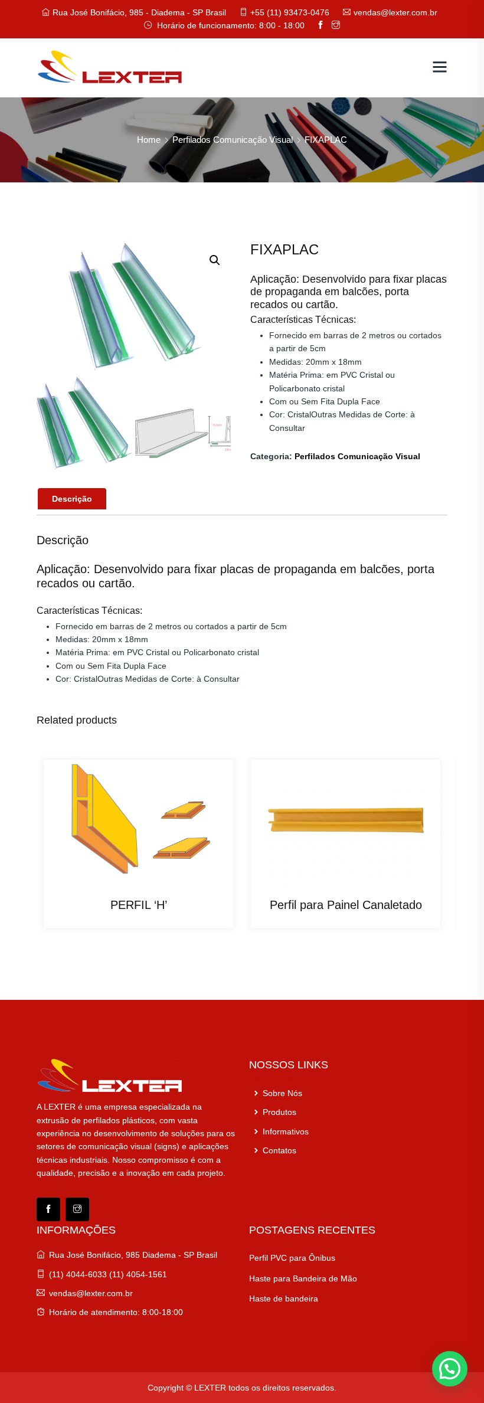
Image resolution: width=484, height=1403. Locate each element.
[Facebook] (48, 1209)
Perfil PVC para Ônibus (292, 1258)
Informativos (284, 1131)
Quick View (151, 875)
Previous (61, 850)
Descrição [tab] (72, 498)
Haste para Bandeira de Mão (303, 1278)
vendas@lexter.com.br (395, 12)
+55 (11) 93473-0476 (289, 12)
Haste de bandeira (283, 1298)
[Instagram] (77, 1209)
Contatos (278, 1150)
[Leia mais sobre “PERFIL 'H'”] (126, 875)
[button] (214, 260)
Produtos (278, 1112)
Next (422, 850)
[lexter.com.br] (110, 66)
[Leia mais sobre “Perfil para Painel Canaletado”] (333, 875)
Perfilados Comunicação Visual (232, 140)
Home (149, 140)
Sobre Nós (281, 1093)
